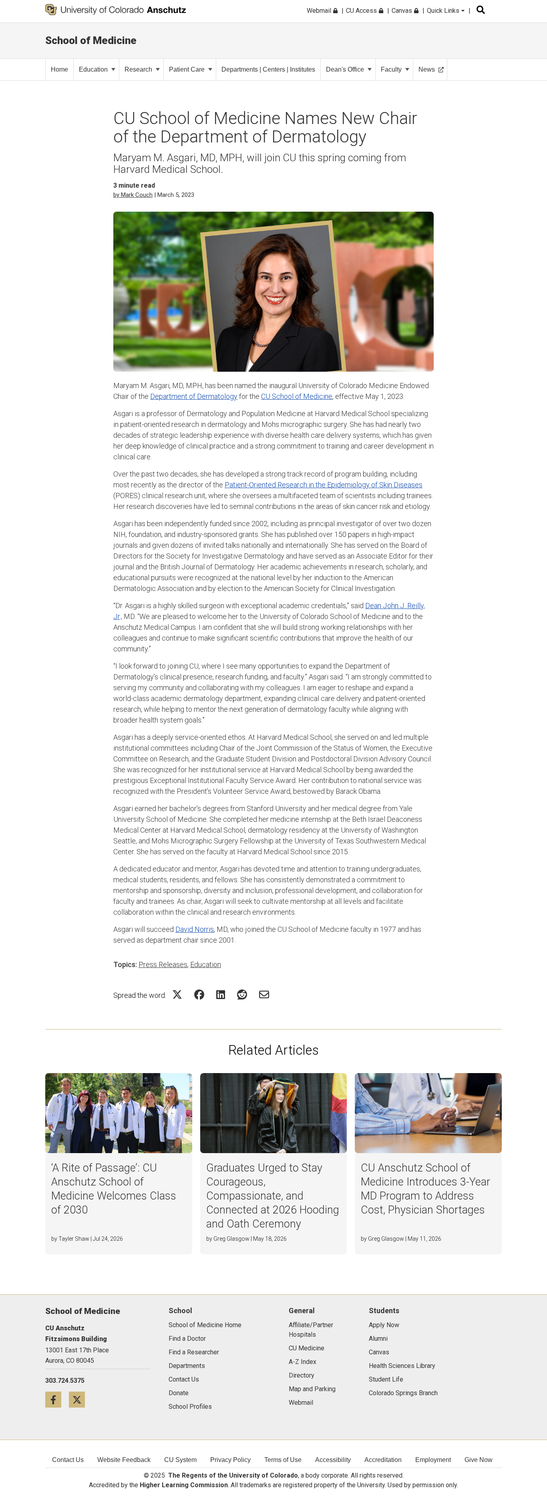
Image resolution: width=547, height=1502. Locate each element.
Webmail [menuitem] (320, 10)
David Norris (194, 929)
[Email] (264, 994)
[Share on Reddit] (242, 994)
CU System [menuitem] (180, 1459)
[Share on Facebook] (199, 994)
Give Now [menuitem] (479, 1459)
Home (59, 69)
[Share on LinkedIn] (220, 994)
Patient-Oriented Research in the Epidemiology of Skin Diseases (323, 485)
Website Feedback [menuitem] (124, 1459)
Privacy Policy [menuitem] (230, 1459)
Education (93, 69)
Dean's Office (345, 69)
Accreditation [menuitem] (383, 1459)
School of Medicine (91, 40)
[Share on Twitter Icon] (177, 994)
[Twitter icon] (80, 1399)
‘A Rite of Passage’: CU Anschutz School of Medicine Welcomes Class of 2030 (113, 1189)
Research (138, 69)
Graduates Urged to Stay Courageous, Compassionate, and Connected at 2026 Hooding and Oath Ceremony (272, 1196)
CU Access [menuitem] (362, 10)
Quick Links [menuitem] (444, 10)
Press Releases (163, 964)
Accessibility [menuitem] (333, 1459)
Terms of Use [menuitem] (283, 1459)
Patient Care (187, 69)
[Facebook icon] (57, 1399)
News (426, 69)
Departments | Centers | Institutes (268, 69)
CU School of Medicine (296, 396)
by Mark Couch (133, 194)
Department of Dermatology (193, 396)
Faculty (391, 69)
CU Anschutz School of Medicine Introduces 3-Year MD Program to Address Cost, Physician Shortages (425, 1189)
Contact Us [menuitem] (68, 1459)
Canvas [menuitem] (403, 10)
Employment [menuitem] (433, 1459)
